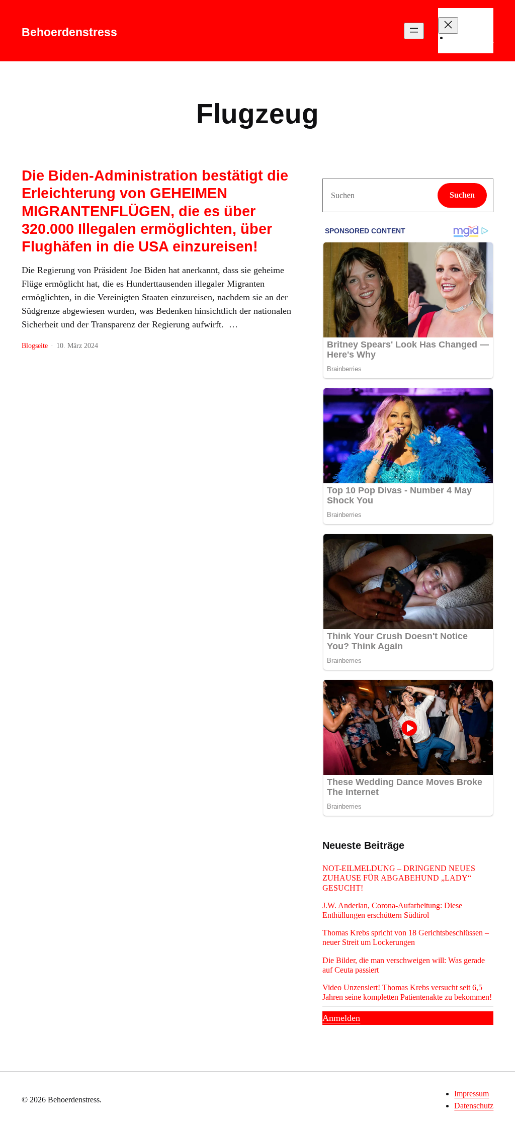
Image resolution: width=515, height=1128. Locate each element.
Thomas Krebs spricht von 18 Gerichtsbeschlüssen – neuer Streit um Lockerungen (405, 937)
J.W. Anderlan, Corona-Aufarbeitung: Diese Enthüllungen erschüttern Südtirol (392, 910)
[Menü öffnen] (414, 31)
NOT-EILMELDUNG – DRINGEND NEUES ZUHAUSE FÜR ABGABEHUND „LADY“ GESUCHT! (398, 878)
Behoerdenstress (69, 32)
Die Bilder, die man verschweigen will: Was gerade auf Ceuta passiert (403, 965)
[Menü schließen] (448, 25)
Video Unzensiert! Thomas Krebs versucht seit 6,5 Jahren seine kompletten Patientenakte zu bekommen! (407, 992)
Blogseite (35, 346)
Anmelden (341, 1018)
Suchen (462, 195)
